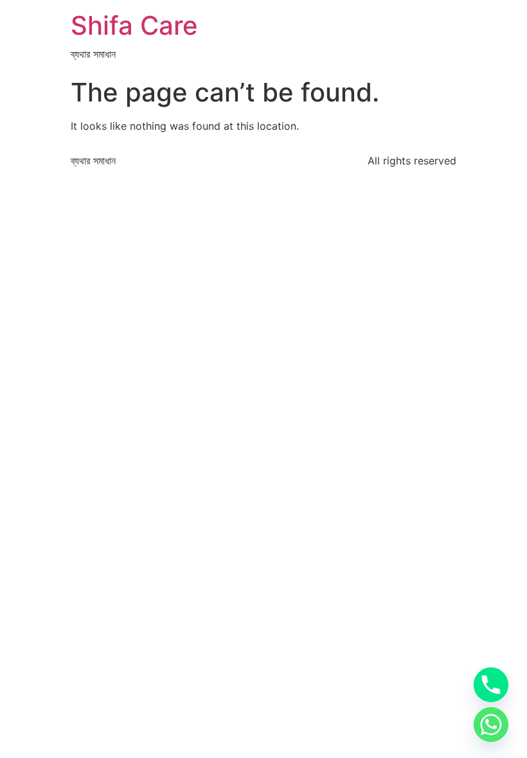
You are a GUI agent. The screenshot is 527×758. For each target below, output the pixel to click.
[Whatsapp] (491, 724)
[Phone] (491, 684)
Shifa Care (134, 25)
